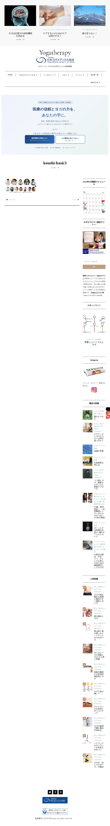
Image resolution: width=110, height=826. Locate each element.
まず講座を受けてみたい (70, 139)
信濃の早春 (99, 451)
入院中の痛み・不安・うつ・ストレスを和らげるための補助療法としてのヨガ (99, 561)
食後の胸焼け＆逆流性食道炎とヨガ (99, 675)
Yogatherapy (55, 52)
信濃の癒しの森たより (92, 29)
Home (10, 75)
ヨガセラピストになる (27, 75)
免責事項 (38, 818)
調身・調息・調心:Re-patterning (94, 346)
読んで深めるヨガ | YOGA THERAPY (99, 589)
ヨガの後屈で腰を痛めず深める (99, 728)
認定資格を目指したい (39, 139)
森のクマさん (99, 418)
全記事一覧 (94, 75)
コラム (44, 29)
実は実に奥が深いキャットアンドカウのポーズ (99, 635)
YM (23, 39)
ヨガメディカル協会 (99, 499)
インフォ (11, 29)
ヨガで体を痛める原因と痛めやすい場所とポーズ (99, 599)
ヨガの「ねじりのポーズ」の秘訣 (99, 765)
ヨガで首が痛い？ (99, 693)
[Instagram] (108, 413)
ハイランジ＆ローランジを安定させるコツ (99, 746)
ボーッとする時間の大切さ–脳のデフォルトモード (99, 532)
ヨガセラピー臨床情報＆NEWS (23, 29)
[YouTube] (108, 417)
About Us (94, 83)
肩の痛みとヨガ (99, 617)
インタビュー (48, 75)
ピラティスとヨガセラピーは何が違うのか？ (99, 437)
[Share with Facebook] (78, 200)
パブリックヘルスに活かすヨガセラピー (57, 29)
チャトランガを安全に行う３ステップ (99, 710)
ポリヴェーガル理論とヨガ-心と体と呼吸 (99, 656)
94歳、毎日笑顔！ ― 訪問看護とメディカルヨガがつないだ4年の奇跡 (99, 512)
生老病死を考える (99, 464)
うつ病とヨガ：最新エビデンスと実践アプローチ (99, 485)
